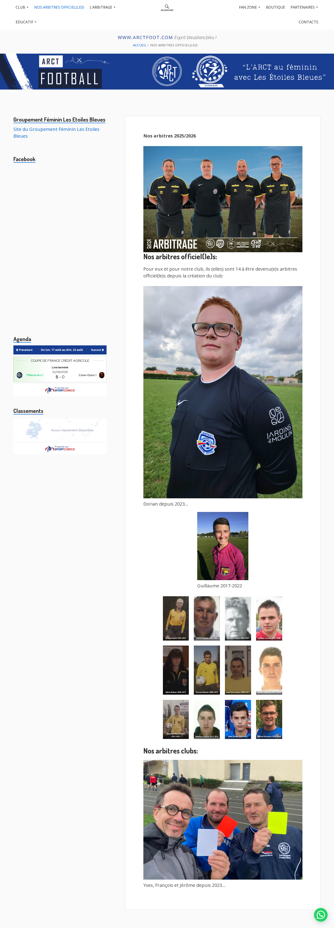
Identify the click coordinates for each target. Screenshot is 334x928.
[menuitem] (167, 7)
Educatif (24, 22)
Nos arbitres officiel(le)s (59, 7)
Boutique (275, 7)
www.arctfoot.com (145, 37)
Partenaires (303, 7)
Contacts (308, 22)
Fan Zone (248, 7)
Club (20, 7)
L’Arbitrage (101, 7)
